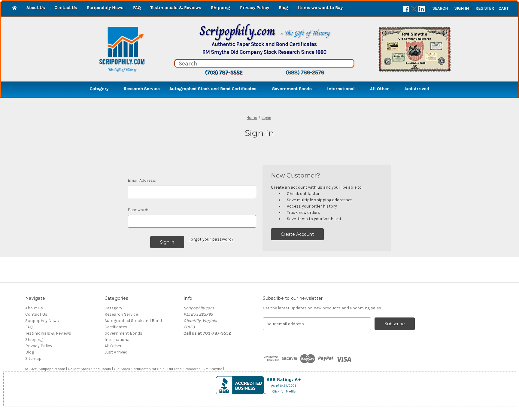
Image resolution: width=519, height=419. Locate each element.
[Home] (14, 8)
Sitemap (33, 358)
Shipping (220, 7)
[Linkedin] (421, 9)
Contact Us (66, 7)
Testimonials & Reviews (175, 7)
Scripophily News (105, 7)
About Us (35, 7)
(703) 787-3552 (223, 72)
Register (484, 8)
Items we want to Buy (320, 7)
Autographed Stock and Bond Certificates (212, 88)
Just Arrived (416, 88)
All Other (379, 88)
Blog (283, 7)
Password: (138, 209)
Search (440, 8)
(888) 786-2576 (305, 72)
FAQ (137, 7)
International (341, 88)
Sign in (461, 8)
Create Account (297, 234)
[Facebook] (406, 9)
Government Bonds (292, 88)
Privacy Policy (254, 7)
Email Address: (142, 180)
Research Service (142, 88)
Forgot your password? (211, 239)
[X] (414, 9)
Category (99, 88)
